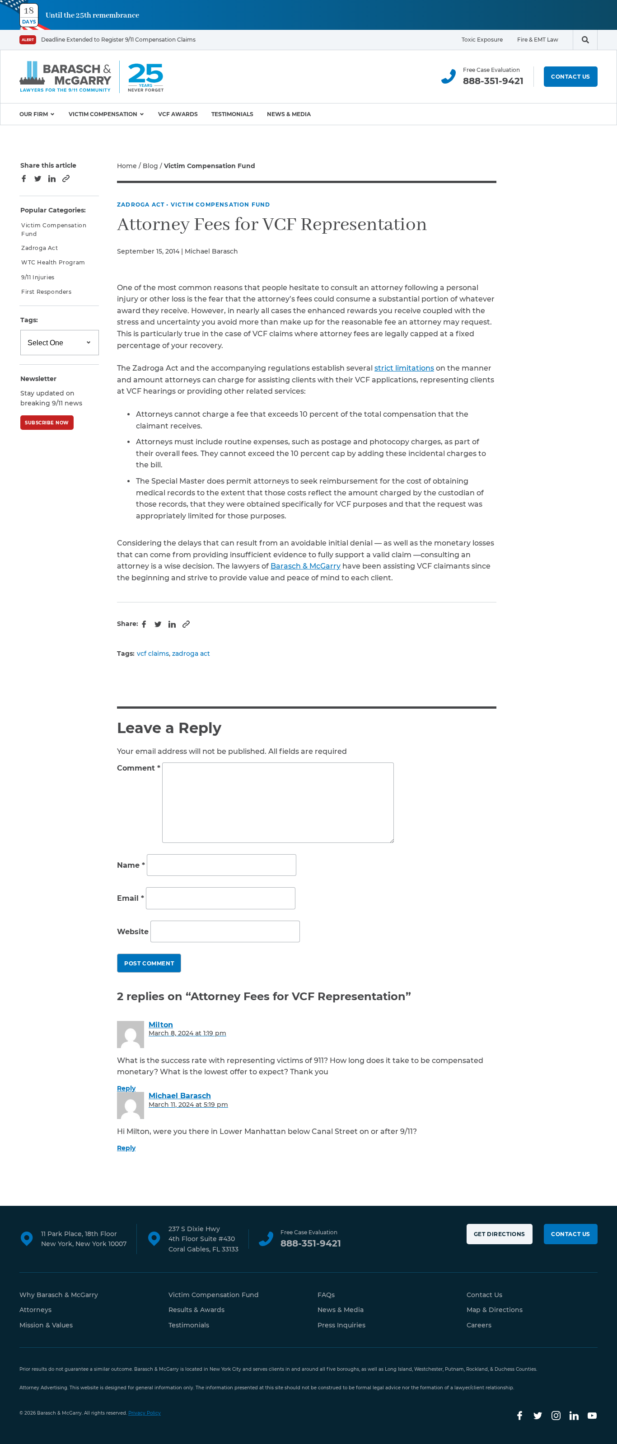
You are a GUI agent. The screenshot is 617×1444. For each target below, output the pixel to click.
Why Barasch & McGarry (58, 1295)
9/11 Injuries (38, 277)
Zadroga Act (140, 204)
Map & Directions (495, 1310)
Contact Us (570, 76)
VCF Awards (178, 114)
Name (131, 865)
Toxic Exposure (482, 39)
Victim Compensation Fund (221, 204)
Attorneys (35, 1310)
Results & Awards (196, 1310)
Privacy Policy (144, 1413)
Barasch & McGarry (306, 566)
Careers (479, 1325)
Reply (126, 1088)
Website (133, 931)
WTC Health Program (53, 262)
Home (127, 166)
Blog (150, 166)
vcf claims (153, 653)
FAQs (326, 1295)
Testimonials (232, 114)
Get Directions (499, 1234)
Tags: (29, 320)
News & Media (289, 114)
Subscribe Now (47, 423)
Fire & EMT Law (537, 39)
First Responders (46, 291)
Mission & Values (46, 1325)
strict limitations (404, 368)
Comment (138, 768)
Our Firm (33, 114)
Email (130, 898)
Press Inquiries (341, 1325)
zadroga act (191, 653)
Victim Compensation (103, 114)
